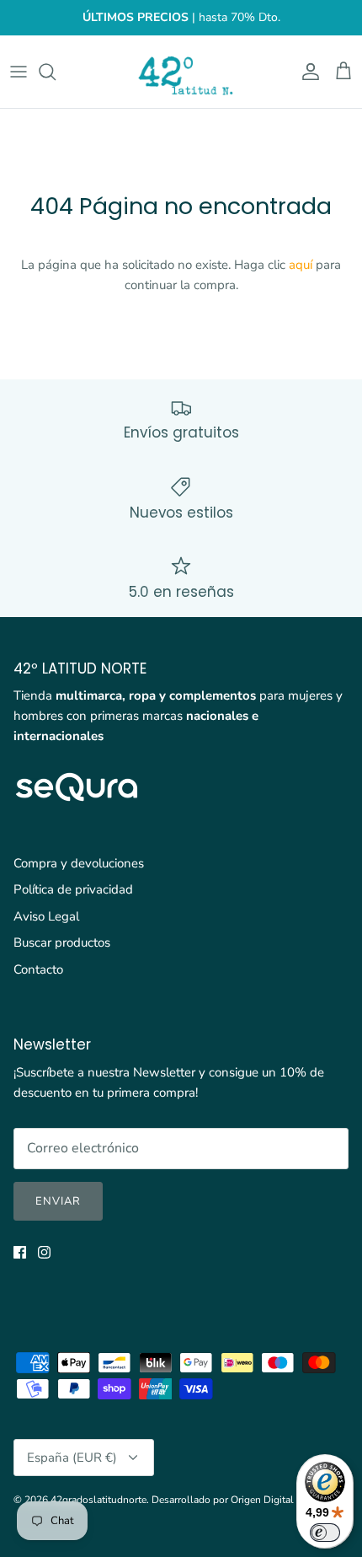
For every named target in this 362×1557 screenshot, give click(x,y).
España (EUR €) (72, 1457)
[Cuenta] (306, 71)
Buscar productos (61, 942)
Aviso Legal (46, 916)
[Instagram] (44, 1252)
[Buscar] (55, 71)
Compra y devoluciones (78, 863)
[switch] (325, 1532)
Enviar (58, 1201)
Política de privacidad (73, 889)
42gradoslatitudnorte (98, 1499)
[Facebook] (19, 1252)
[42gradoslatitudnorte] (181, 71)
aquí (300, 264)
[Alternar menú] (18, 71)
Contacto (38, 969)
